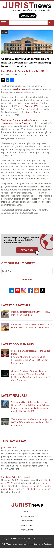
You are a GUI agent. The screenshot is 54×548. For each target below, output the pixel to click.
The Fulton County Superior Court (18, 120)
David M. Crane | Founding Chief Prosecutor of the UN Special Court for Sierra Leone (29, 360)
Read (21, 465)
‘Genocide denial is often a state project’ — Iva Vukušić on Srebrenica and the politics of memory (31, 422)
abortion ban (19, 89)
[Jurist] (27, 6)
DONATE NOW (28, 15)
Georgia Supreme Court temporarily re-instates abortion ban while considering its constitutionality (26, 62)
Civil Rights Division (32, 489)
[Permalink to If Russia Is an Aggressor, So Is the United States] (5, 353)
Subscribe (27, 279)
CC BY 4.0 (26, 52)
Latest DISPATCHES (15, 305)
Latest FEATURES (14, 395)
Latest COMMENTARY (17, 344)
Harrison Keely (15, 52)
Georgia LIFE (31, 106)
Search (50, 22)
